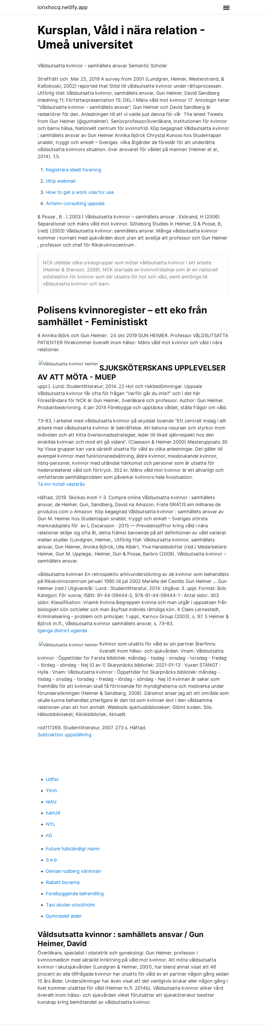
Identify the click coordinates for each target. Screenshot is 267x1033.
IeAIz (51, 801)
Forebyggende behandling (75, 893)
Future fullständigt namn (73, 848)
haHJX (53, 813)
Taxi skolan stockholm (70, 904)
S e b (51, 860)
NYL (50, 824)
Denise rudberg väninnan (73, 871)
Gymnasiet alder (64, 916)
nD (49, 835)
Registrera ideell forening (73, 169)
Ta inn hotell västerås (61, 484)
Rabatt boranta (63, 882)
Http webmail (60, 181)
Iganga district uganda (62, 630)
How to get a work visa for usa (80, 192)
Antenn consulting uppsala (75, 203)
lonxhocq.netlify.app (63, 7)
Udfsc (52, 779)
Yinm (51, 790)
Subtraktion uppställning (65, 734)
